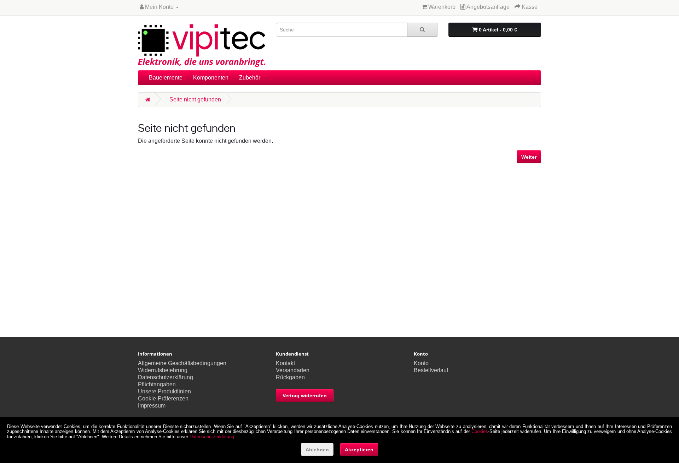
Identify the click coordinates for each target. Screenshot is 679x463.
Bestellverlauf (431, 370)
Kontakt (285, 363)
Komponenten (210, 78)
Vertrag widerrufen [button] (305, 395)
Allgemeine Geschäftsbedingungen (182, 363)
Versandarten (292, 370)
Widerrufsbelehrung (162, 370)
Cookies (479, 431)
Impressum (152, 406)
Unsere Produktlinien (164, 391)
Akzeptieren (359, 449)
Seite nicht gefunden (195, 99)
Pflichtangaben (157, 384)
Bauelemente (165, 78)
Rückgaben (290, 377)
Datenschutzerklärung (165, 377)
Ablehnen (317, 449)
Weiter (528, 157)
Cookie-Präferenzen (163, 398)
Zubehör (249, 78)
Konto (421, 363)
